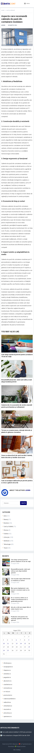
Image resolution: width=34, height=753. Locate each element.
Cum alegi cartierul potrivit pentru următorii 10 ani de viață (21, 560)
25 (8, 650)
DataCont (4, 744)
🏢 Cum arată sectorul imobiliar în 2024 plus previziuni (16, 732)
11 (8, 643)
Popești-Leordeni (21, 746)
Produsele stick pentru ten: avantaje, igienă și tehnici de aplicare (20, 618)
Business (6, 523)
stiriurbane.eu (8, 706)
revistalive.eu (8, 688)
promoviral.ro (8, 695)
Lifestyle (6, 537)
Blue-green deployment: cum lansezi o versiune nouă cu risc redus (20, 590)
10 (4, 643)
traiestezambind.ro (9, 699)
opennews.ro (8, 716)
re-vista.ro (7, 691)
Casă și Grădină (10, 10)
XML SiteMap (17, 750)
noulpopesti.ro (8, 667)
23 (29, 647)
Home (2, 10)
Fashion (6, 534)
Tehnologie (7, 544)
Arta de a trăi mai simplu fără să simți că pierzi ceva (21, 608)
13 (16, 643)
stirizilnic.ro (7, 674)
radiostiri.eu (7, 702)
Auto (5, 516)
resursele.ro (7, 709)
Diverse (6, 530)
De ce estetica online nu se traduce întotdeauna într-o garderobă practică (19, 599)
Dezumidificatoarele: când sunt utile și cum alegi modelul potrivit (20, 571)
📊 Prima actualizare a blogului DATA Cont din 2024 (15, 735)
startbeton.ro (8, 684)
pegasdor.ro (7, 677)
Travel (6, 548)
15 (25, 643)
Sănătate (6, 541)
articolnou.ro (8, 713)
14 (21, 643)
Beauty (6, 519)
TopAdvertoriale (26, 744)
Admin (3, 25)
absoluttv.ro (7, 681)
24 (4, 650)
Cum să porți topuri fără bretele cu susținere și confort (20, 579)
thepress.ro (7, 670)
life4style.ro (7, 663)
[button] (27, 4)
